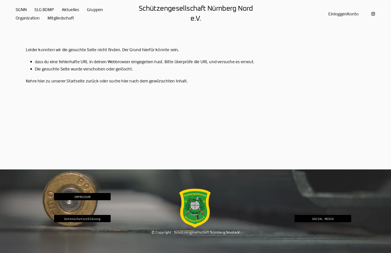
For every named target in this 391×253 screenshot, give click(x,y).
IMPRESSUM (82, 197)
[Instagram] (373, 14)
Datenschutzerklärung (82, 219)
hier (41, 81)
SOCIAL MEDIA (323, 219)
